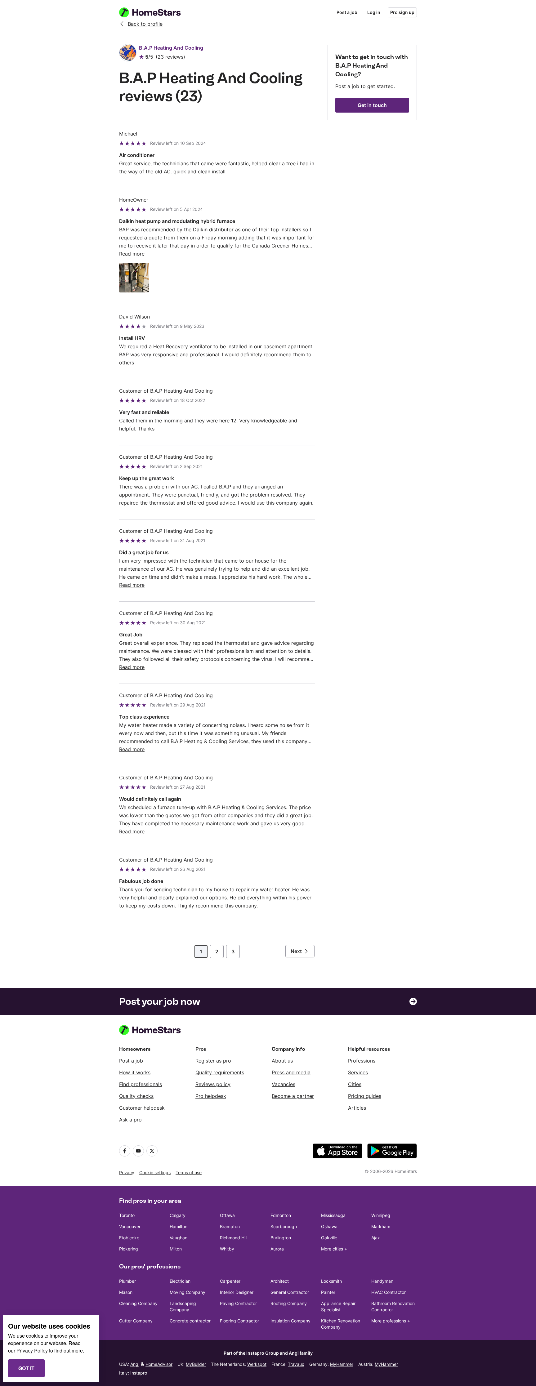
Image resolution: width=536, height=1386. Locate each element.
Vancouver (130, 1226)
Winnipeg (380, 1215)
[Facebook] (124, 1150)
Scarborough (283, 1226)
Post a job (347, 12)
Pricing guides (364, 1096)
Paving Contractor (238, 1303)
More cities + (334, 1248)
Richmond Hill (233, 1237)
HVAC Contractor (388, 1292)
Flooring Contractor (239, 1320)
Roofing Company (288, 1303)
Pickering (128, 1248)
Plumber (127, 1281)
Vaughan (178, 1237)
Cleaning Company (138, 1303)
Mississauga (333, 1215)
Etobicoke (129, 1237)
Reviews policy (212, 1084)
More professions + (390, 1320)
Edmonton (280, 1215)
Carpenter (230, 1281)
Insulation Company (290, 1320)
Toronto (127, 1215)
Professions (361, 1061)
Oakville (329, 1237)
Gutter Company (136, 1320)
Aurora (277, 1248)
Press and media (291, 1072)
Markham (380, 1226)
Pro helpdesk (210, 1096)
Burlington (280, 1237)
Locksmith (331, 1281)
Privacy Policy (32, 1350)
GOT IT (26, 1368)
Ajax (375, 1237)
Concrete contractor (190, 1320)
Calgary (177, 1215)
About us (282, 1061)
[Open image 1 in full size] (134, 277)
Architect (279, 1281)
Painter (328, 1292)
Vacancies (283, 1084)
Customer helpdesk (142, 1108)
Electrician (180, 1281)
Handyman (382, 1281)
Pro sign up (402, 12)
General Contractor (289, 1292)
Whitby (227, 1248)
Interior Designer (236, 1292)
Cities (354, 1084)
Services (358, 1072)
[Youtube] (138, 1150)
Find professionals (140, 1084)
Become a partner (293, 1096)
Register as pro (213, 1061)
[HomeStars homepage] (155, 12)
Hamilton (178, 1226)
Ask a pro (130, 1119)
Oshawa (329, 1226)
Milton (176, 1248)
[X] (152, 1150)
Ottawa (227, 1215)
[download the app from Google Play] (392, 1150)
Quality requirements (219, 1072)
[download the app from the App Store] (337, 1150)
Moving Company (187, 1292)
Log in (373, 12)
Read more (132, 254)
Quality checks (136, 1096)
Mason (125, 1292)
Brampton (230, 1226)
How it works (134, 1072)
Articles (357, 1108)
